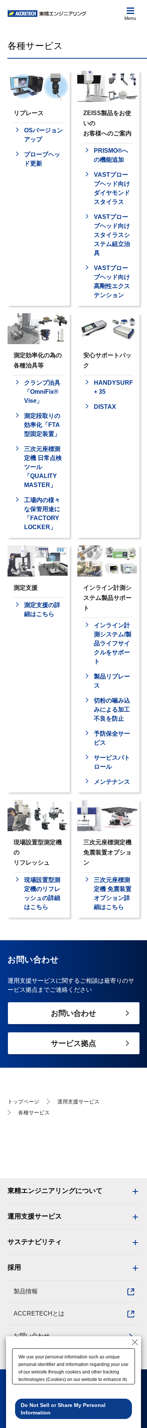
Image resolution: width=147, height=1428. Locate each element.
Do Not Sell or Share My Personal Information (63, 1409)
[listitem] (39, 135)
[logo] (47, 13)
